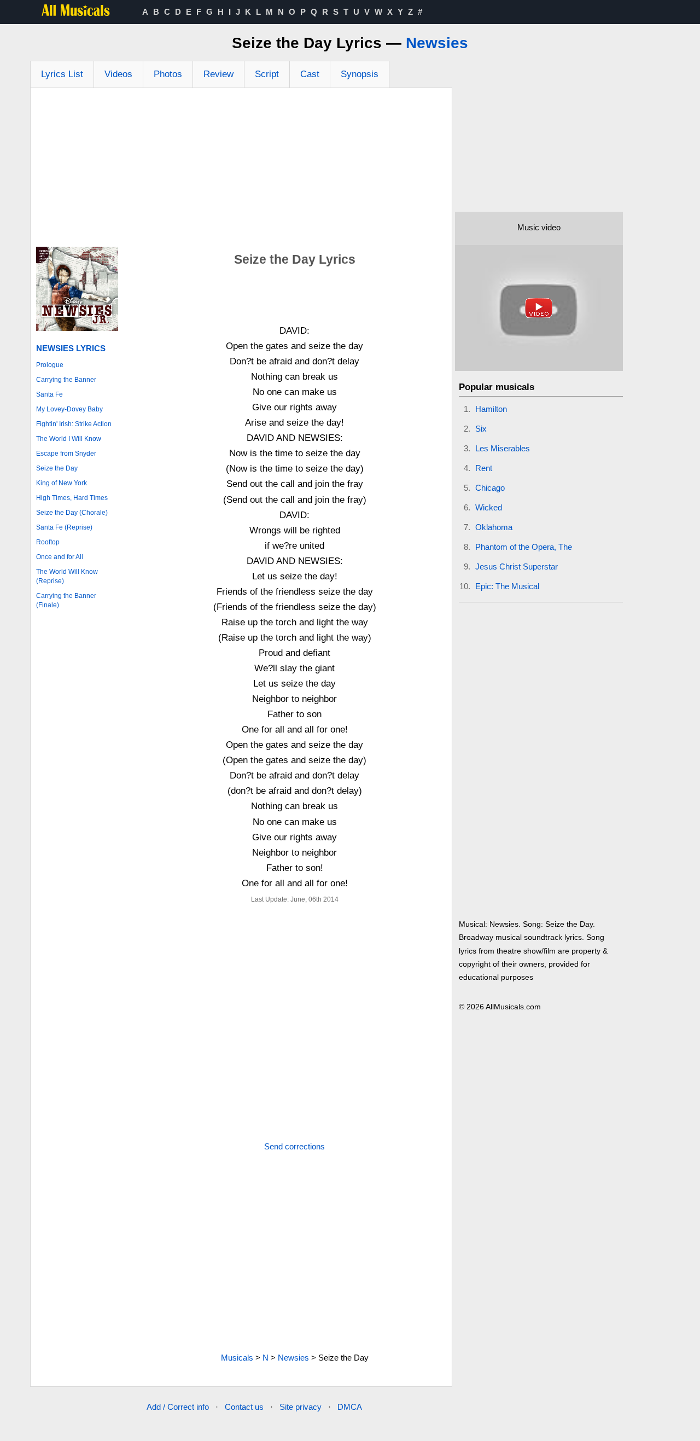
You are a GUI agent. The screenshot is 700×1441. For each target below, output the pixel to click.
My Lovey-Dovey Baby (69, 409)
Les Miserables (502, 448)
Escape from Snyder (66, 453)
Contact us (244, 1406)
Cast (309, 74)
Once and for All (59, 557)
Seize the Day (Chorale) (72, 512)
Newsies (437, 42)
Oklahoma (493, 527)
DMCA (349, 1406)
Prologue (49, 365)
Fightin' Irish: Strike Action (74, 424)
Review (218, 74)
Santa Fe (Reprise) (64, 527)
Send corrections (294, 1146)
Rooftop (48, 542)
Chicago (490, 487)
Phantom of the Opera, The (523, 546)
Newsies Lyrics (71, 348)
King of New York (61, 483)
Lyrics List (62, 74)
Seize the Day (57, 468)
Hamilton (491, 409)
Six (481, 428)
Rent (483, 468)
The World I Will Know (68, 439)
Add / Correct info (178, 1406)
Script (267, 74)
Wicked (488, 507)
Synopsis (359, 74)
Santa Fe (49, 394)
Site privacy (300, 1406)
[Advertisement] (241, 170)
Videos (118, 74)
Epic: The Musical (507, 586)
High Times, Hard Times (72, 498)
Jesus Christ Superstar (516, 566)
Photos (168, 74)
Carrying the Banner (66, 380)
